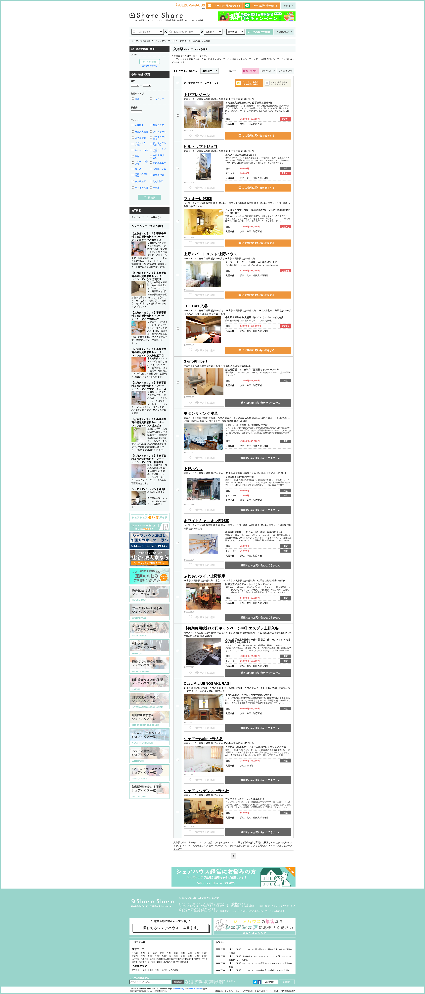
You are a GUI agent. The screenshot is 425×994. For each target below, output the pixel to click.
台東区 (169, 953)
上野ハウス (193, 469)
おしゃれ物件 (141, 150)
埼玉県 (150, 970)
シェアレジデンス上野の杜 (206, 791)
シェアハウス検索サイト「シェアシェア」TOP (154, 41)
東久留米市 (168, 962)
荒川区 (176, 956)
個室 (137, 98)
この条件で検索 (261, 32)
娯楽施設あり (159, 162)
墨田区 (176, 953)
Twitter (255, 982)
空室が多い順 (285, 70)
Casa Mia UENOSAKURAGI (207, 683)
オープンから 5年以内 (159, 144)
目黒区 (197, 953)
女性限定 (139, 125)
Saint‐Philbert (195, 361)
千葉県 (143, 970)
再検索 (151, 197)
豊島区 (164, 956)
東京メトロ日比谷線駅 (190, 41)
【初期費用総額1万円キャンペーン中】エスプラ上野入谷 (231, 628)
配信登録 (178, 981)
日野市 (134, 962)
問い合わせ (274, 991)
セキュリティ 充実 (159, 150)
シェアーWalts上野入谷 (203, 739)
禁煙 (137, 156)
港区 (149, 953)
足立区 (197, 956)
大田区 (204, 953)
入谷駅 (134, 54)
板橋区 (183, 956)
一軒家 (156, 187)
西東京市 (184, 962)
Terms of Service (195, 989)
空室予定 (286, 271)
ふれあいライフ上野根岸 (204, 576)
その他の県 (173, 970)
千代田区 (135, 953)
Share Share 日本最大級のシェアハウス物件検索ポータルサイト (152, 903)
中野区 (150, 956)
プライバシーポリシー (234, 991)
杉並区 (157, 956)
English (286, 982)
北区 (170, 956)
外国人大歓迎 (141, 131)
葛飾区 (204, 956)
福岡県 (164, 970)
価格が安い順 (268, 70)
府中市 (175, 959)
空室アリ (286, 119)
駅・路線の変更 (149, 62)
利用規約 (249, 991)
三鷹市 (168, 959)
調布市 (182, 959)
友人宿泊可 (140, 181)
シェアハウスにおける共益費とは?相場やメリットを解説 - (266, 970)
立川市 (152, 959)
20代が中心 (140, 138)
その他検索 (282, 31)
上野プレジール (197, 95)
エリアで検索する (149, 66)
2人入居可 (158, 181)
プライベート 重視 (159, 137)
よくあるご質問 (261, 991)
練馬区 (190, 956)
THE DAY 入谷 (196, 306)
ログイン (288, 5)
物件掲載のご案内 (288, 991)
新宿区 (155, 953)
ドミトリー (158, 98)
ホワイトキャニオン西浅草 (206, 521)
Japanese (269, 982)
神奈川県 (135, 970)
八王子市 (144, 959)
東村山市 (142, 962)
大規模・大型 (159, 169)
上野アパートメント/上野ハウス (210, 254)
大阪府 (157, 970)
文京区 (162, 953)
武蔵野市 (160, 959)
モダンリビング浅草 (201, 413)
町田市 (189, 959)
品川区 (190, 953)
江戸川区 (135, 959)
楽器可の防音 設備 (141, 175)
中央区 (143, 953)
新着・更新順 (250, 70)
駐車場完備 (158, 175)
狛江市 (159, 962)
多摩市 (177, 962)
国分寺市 (151, 962)
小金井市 (197, 959)
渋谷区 (143, 956)
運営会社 (219, 991)
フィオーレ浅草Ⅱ (198, 199)
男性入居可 (158, 125)
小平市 (205, 959)
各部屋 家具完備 (159, 156)
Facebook (259, 982)
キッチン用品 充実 (141, 162)
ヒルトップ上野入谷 (200, 146)
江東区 (183, 953)
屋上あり (139, 169)
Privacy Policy (178, 989)
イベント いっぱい (140, 144)
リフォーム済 (141, 187)
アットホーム (159, 131)
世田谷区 (135, 956)
